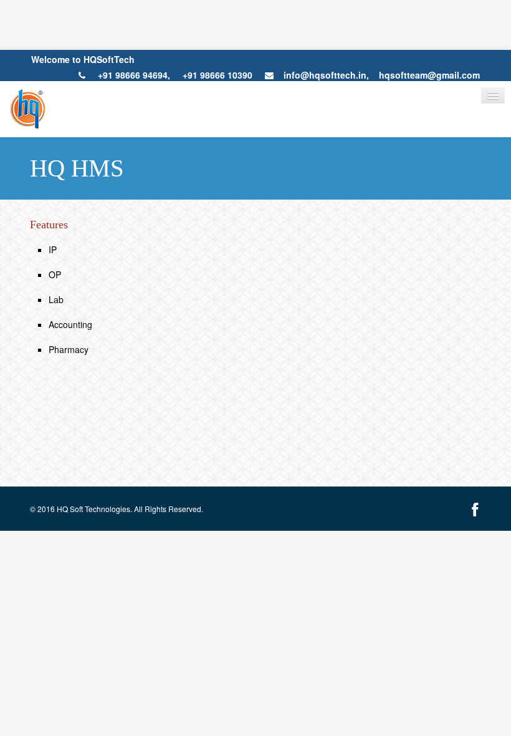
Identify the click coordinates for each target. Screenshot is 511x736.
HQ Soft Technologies (93, 508)
